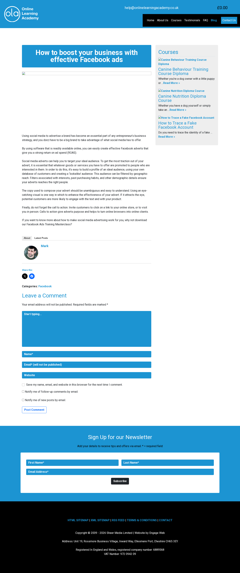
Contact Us (229, 20)
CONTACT (166, 520)
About (27, 238)
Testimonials (192, 20)
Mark (44, 246)
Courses (176, 20)
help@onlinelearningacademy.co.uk (152, 7)
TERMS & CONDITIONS (142, 520)
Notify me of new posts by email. (45, 400)
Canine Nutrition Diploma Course (182, 98)
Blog (214, 20)
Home (150, 20)
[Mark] (31, 252)
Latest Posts (41, 238)
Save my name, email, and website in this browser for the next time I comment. (74, 384)
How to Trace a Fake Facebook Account (177, 125)
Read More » (171, 83)
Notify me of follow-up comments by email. (51, 391)
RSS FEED (118, 520)
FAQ (205, 20)
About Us (162, 20)
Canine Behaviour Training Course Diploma (183, 71)
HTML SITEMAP (78, 520)
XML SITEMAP (100, 520)
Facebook (45, 286)
